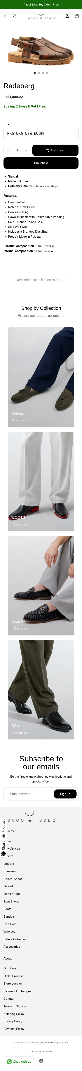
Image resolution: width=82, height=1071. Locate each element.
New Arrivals (12, 848)
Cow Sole (9, 924)
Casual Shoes (13, 879)
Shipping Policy (13, 1013)
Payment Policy (13, 1029)
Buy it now (41, 163)
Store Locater (12, 983)
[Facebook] (41, 1061)
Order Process (13, 976)
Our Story (10, 968)
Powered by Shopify (56, 1042)
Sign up (65, 794)
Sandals (9, 916)
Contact (8, 998)
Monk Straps (12, 894)
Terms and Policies (41, 1051)
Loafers (8, 863)
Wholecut (9, 931)
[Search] (14, 16)
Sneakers (10, 871)
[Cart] (77, 16)
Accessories (11, 947)
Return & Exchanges (17, 991)
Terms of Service (14, 1006)
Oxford (8, 886)
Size (6, 124)
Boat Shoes (11, 901)
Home (7, 841)
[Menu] (5, 16)
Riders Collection (15, 939)
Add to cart (58, 150)
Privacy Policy (12, 1021)
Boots (7, 909)
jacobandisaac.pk (33, 1042)
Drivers (8, 856)
